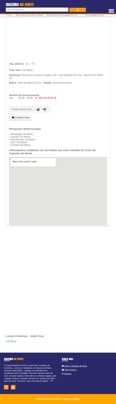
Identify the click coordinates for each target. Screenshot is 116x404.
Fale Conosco (70, 370)
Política (76, 399)
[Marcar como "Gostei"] (27, 64)
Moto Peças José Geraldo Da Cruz (62, 15)
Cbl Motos (11, 341)
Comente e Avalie (21, 118)
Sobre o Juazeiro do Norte (75, 366)
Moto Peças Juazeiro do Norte (29, 15)
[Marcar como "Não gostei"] (33, 63)
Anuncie (67, 374)
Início (9, 15)
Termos (67, 399)
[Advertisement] (58, 38)
